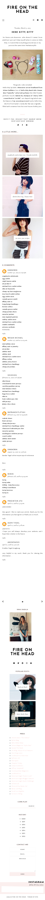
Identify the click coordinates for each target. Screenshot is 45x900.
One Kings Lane (16, 753)
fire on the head (22, 10)
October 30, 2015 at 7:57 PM (17, 273)
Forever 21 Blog (16, 794)
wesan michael (15, 338)
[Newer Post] (3, 601)
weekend (30, 121)
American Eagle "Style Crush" (21, 776)
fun (12, 119)
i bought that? (21, 119)
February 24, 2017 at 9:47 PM (17, 415)
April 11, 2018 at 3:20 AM (10, 545)
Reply (4, 334)
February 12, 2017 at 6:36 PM (12, 378)
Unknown (12, 270)
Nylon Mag (15, 740)
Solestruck (15, 783)
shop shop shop (18, 121)
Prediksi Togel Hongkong (11, 548)
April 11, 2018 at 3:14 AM (16, 504)
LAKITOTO (6, 529)
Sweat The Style (17, 748)
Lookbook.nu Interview (19, 755)
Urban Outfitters (17, 766)
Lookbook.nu (16, 773)
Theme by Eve (32, 897)
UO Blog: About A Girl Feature (21, 750)
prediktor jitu (15, 501)
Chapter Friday (16, 763)
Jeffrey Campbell (17, 768)
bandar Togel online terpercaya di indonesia (18, 455)
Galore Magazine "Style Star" (21, 745)
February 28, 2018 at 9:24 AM (18, 477)
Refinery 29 (15, 758)
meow (38, 119)
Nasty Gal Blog (16, 789)
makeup (32, 119)
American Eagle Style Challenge (22, 781)
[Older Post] (42, 601)
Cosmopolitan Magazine (19, 771)
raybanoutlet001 (16, 412)
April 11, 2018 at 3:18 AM (16, 525)
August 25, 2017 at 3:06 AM (17, 452)
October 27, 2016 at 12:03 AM (17, 340)
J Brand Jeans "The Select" (20, 738)
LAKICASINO (6, 507)
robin (11, 474)
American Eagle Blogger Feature (22, 778)
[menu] (3, 20)
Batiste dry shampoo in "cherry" (27, 96)
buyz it (7, 119)
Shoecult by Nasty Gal (19, 786)
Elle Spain (14, 760)
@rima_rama (39, 885)
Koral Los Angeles (17, 791)
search (31, 806)
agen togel (14, 523)
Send (22, 874)
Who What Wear (17, 743)
